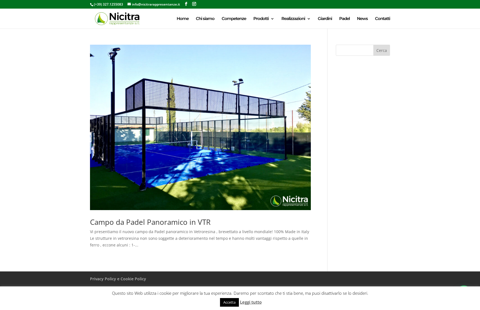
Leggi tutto (251, 302)
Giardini (325, 19)
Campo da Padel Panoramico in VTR (150, 222)
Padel (344, 19)
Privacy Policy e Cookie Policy (118, 278)
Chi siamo (205, 19)
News (362, 19)
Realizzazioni (293, 19)
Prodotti (261, 19)
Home (183, 19)
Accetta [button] (229, 302)
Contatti (382, 19)
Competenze (234, 19)
